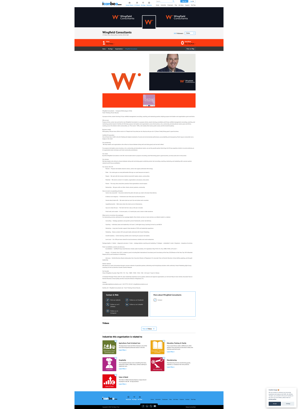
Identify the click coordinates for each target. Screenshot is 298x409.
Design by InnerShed (191, 407)
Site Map (193, 5)
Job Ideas (181, 5)
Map (176, 5)
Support (187, 5)
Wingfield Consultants (117, 32)
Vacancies (149, 5)
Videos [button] (147, 329)
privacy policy (272, 399)
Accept (275, 403)
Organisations (119, 49)
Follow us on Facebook (136, 300)
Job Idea (140, 399)
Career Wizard (129, 5)
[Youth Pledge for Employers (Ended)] (149, 100)
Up (184, 1)
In (192, 1)
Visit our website (115, 300)
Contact (160, 300)
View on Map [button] (190, 49)
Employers (170, 5)
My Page (143, 5)
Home (157, 5)
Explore (182, 399)
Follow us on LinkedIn (136, 304)
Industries (163, 5)
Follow (188, 33)
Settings (288, 403)
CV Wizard (137, 5)
